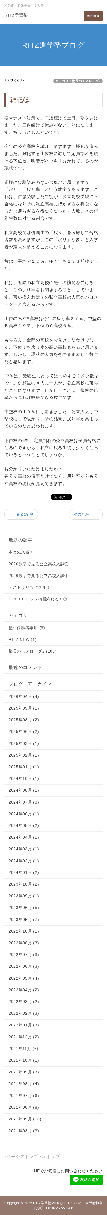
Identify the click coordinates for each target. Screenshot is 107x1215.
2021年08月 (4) (24, 1083)
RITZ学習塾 (16, 15)
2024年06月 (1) (24, 814)
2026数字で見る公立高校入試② (39, 564)
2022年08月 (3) (24, 943)
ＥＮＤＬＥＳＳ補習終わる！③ (38, 599)
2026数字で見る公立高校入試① (39, 575)
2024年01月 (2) (24, 872)
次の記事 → (85, 514)
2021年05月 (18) (25, 1119)
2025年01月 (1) (24, 767)
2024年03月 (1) (24, 849)
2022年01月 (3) (24, 1025)
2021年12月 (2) (24, 1037)
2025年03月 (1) (24, 743)
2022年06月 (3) (24, 966)
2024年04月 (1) (24, 837)
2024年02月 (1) (24, 861)
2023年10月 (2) (24, 884)
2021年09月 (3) (24, 1072)
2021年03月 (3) (24, 1130)
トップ (53, 1156)
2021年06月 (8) (24, 1107)
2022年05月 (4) (24, 978)
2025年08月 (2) (24, 719)
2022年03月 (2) (24, 1001)
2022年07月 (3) (24, 954)
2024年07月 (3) (24, 802)
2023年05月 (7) (24, 919)
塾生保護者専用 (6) (27, 627)
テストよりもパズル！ (30, 587)
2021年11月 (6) (23, 1048)
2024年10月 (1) (24, 778)
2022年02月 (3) (24, 1013)
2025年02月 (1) (24, 755)
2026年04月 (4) (24, 696)
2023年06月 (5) (24, 907)
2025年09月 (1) (24, 708)
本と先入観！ (21, 552)
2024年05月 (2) (24, 825)
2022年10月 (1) (24, 931)
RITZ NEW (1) (23, 639)
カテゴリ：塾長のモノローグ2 (78, 81)
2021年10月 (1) (24, 1060)
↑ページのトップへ (23, 1156)
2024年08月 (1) (24, 790)
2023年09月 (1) (24, 896)
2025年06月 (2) (24, 731)
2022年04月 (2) (24, 990)
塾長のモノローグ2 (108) (33, 651)
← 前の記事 (21, 514)
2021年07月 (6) (24, 1095)
